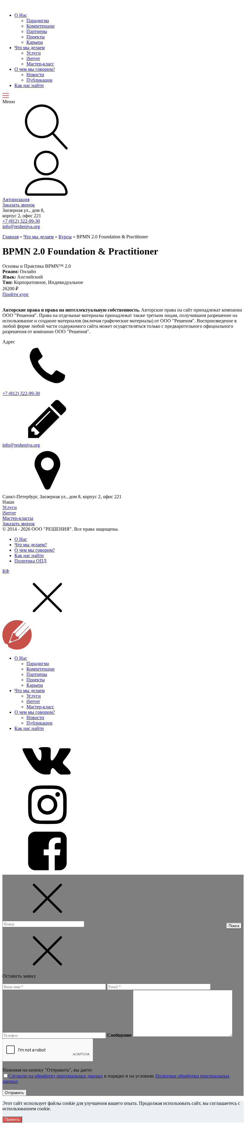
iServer (33, 58)
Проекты (35, 36)
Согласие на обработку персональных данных (55, 1075)
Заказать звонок (18, 204)
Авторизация (15, 199)
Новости (35, 74)
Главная (10, 236)
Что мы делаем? (30, 544)
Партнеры (36, 31)
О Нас (20, 15)
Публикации (39, 80)
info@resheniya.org (21, 226)
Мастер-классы (17, 518)
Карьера (34, 42)
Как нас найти (29, 85)
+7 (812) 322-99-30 (21, 221)
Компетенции (40, 26)
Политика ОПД (30, 560)
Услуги (33, 53)
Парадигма (37, 20)
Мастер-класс (40, 63)
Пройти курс (15, 294)
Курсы (65, 236)
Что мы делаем (29, 47)
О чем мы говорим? (34, 69)
